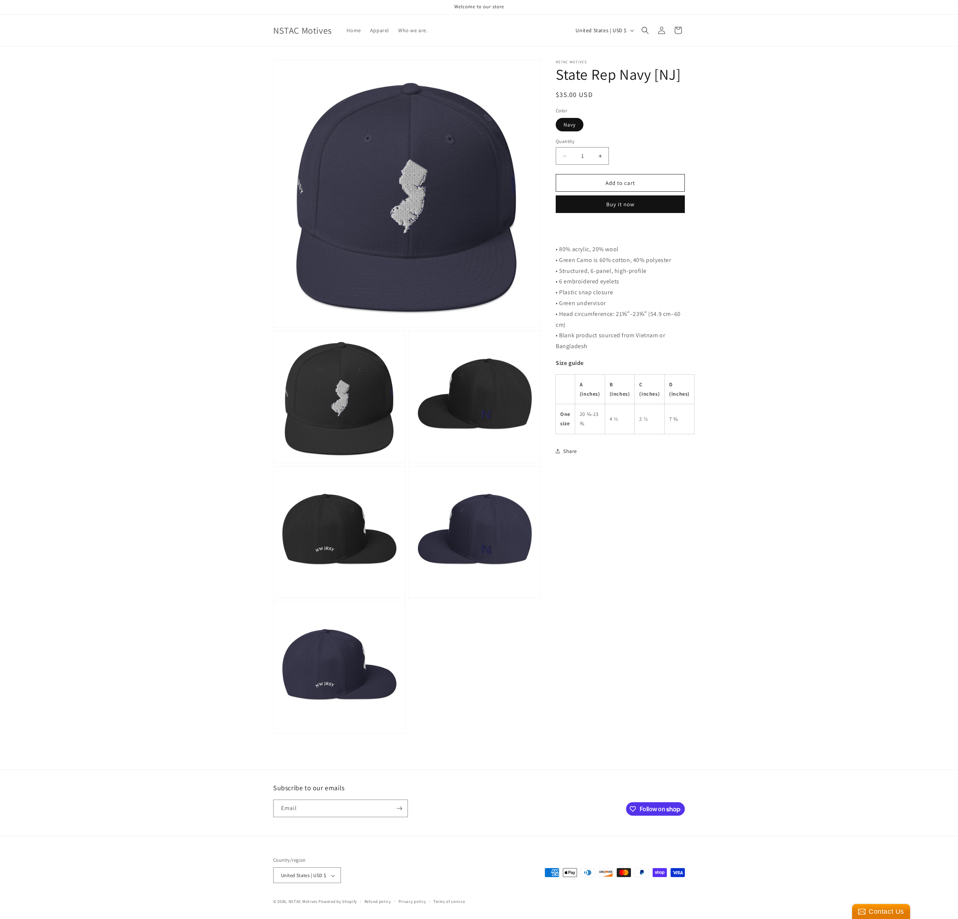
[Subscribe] (399, 808)
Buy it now (620, 204)
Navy (570, 124)
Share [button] (570, 451)
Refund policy (377, 901)
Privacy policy (412, 901)
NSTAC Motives (304, 901)
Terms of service (449, 901)
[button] (645, 30)
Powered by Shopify (337, 901)
